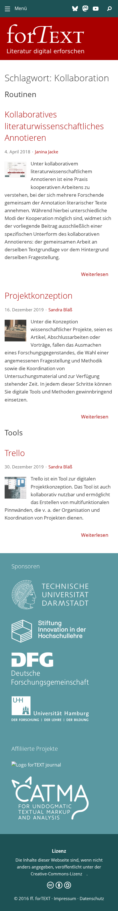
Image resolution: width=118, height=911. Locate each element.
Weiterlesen (94, 274)
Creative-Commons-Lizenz (58, 874)
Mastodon (85, 8)
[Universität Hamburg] (50, 720)
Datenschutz (92, 898)
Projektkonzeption (38, 295)
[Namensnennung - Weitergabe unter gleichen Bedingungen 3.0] (59, 887)
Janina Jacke (48, 152)
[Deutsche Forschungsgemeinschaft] (50, 685)
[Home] (59, 24)
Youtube (96, 8)
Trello (15, 452)
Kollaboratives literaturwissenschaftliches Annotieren (54, 126)
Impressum (65, 898)
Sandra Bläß (62, 309)
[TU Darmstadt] (50, 608)
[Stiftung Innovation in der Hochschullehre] (50, 641)
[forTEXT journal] (36, 765)
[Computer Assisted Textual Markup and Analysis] (50, 818)
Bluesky (75, 8)
